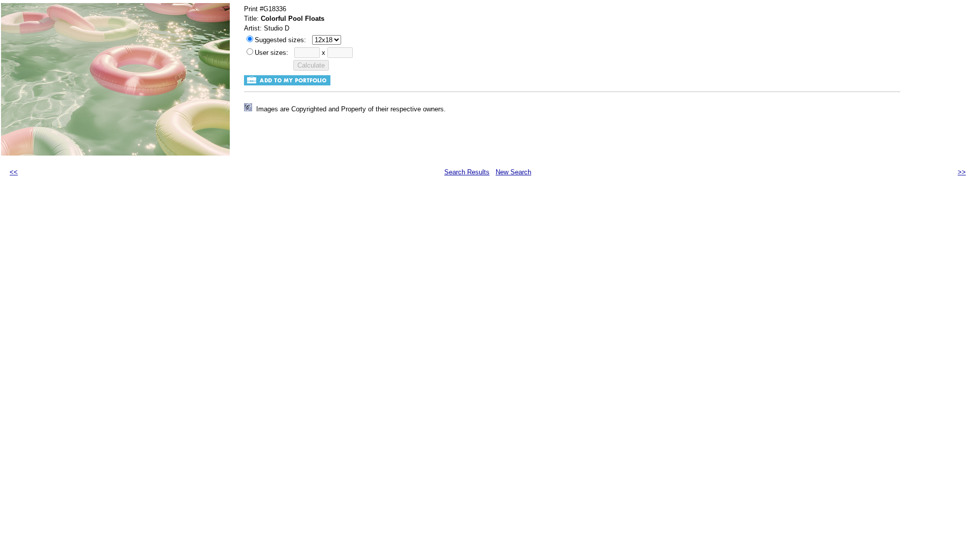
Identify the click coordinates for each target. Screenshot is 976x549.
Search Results (467, 172)
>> (962, 172)
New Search (513, 172)
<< (14, 172)
